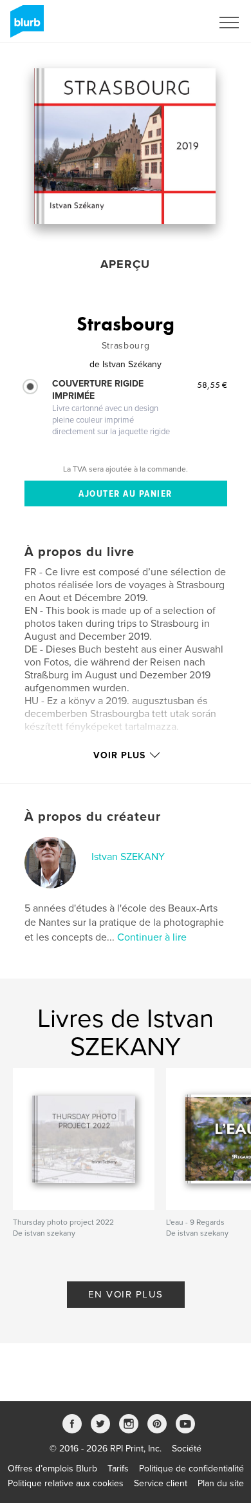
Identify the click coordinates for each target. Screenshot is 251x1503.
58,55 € (212, 384)
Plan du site (221, 1483)
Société (186, 1448)
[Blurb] (24, 26)
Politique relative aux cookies (66, 1483)
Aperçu (125, 264)
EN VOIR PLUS (125, 1294)
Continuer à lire (152, 937)
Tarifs (118, 1468)
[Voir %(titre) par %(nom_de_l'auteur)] (125, 146)
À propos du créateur (92, 817)
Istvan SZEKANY (128, 856)
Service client (160, 1483)
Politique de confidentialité (191, 1468)
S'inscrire (176, 22)
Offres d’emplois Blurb (52, 1468)
